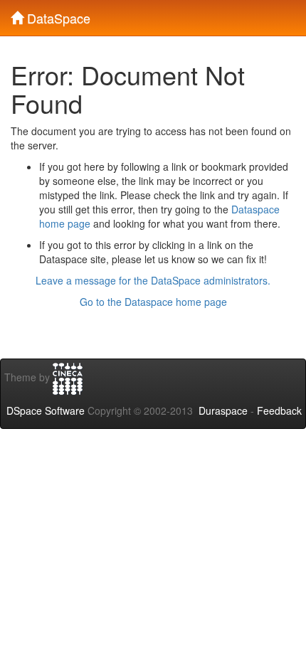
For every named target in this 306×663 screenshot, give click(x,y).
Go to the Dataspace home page (153, 302)
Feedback (279, 410)
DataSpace (56, 15)
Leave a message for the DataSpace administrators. (153, 280)
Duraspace (223, 410)
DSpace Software (45, 410)
